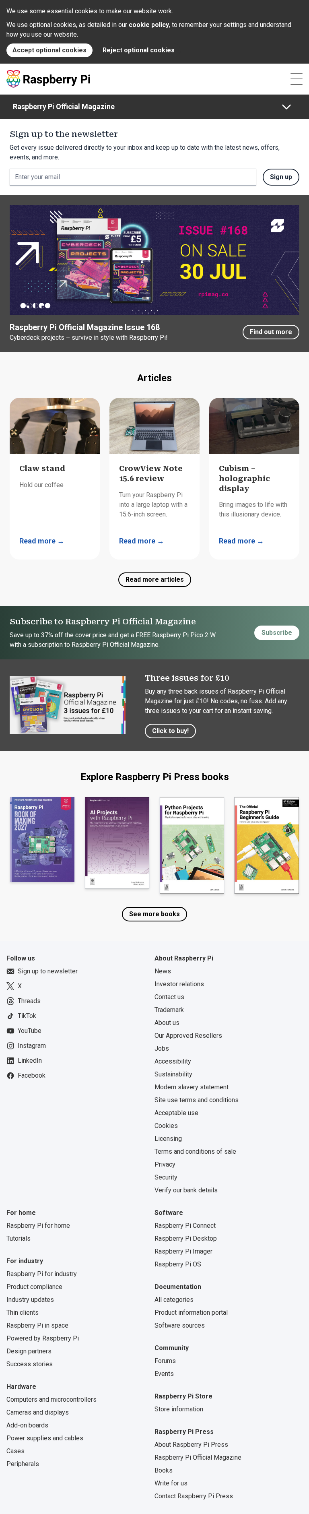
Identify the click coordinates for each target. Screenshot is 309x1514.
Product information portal (191, 1312)
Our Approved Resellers (188, 1035)
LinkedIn (30, 1060)
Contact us (169, 997)
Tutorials (18, 1238)
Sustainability (173, 1074)
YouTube (29, 1031)
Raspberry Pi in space (37, 1325)
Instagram (32, 1045)
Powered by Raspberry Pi (42, 1338)
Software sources (179, 1325)
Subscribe (277, 632)
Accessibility (172, 1061)
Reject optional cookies (139, 50)
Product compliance (34, 1287)
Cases (15, 1451)
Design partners (29, 1351)
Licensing (168, 1138)
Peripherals (22, 1464)
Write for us (170, 1483)
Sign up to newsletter (48, 971)
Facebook (31, 1075)
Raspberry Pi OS (177, 1264)
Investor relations (179, 984)
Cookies (166, 1126)
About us (166, 1023)
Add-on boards (27, 1425)
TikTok (27, 1016)
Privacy (164, 1164)
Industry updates (30, 1299)
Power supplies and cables (44, 1438)
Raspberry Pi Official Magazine (64, 106)
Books (163, 1470)
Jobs (161, 1048)
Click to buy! (170, 731)
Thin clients (22, 1312)
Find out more (271, 332)
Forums (165, 1361)
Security (165, 1177)
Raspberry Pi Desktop (185, 1238)
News (162, 971)
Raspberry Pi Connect (185, 1225)
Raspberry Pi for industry (41, 1274)
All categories (174, 1299)
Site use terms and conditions (196, 1100)
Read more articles (155, 579)
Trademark (169, 1010)
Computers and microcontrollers (51, 1399)
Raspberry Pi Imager (183, 1251)
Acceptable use (176, 1113)
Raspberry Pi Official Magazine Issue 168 (85, 327)
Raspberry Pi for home (38, 1225)
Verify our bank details (186, 1190)
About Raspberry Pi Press (191, 1444)
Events (164, 1374)
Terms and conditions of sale (195, 1151)
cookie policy (149, 25)
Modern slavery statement (191, 1087)
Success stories (29, 1364)
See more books (154, 914)
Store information (178, 1409)
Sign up (281, 177)
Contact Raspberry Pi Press (193, 1496)
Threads (29, 1001)
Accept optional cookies (49, 50)
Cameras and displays (37, 1412)
